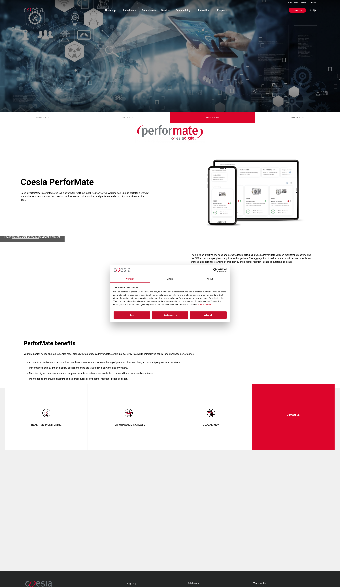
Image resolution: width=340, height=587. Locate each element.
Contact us (297, 10)
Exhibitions (293, 2)
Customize (168, 315)
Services (165, 10)
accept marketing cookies (25, 237)
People (221, 10)
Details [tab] (170, 279)
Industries (128, 10)
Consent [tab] (130, 279)
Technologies (149, 10)
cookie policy (204, 304)
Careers (313, 2)
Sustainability (183, 10)
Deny (131, 315)
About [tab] (210, 279)
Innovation (203, 10)
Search (309, 10)
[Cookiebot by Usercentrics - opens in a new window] (215, 270)
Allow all (208, 315)
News (303, 2)
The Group (110, 10)
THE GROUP (130, 583)
